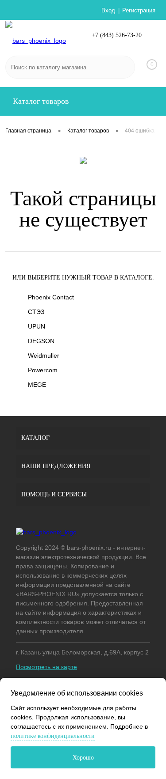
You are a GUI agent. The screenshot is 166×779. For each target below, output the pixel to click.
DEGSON (41, 340)
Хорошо (83, 757)
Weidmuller (43, 355)
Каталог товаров (40, 101)
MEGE (37, 384)
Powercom (43, 370)
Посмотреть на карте (46, 666)
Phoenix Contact (51, 297)
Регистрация (138, 10)
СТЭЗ (36, 311)
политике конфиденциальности (53, 736)
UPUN (36, 326)
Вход (108, 10)
